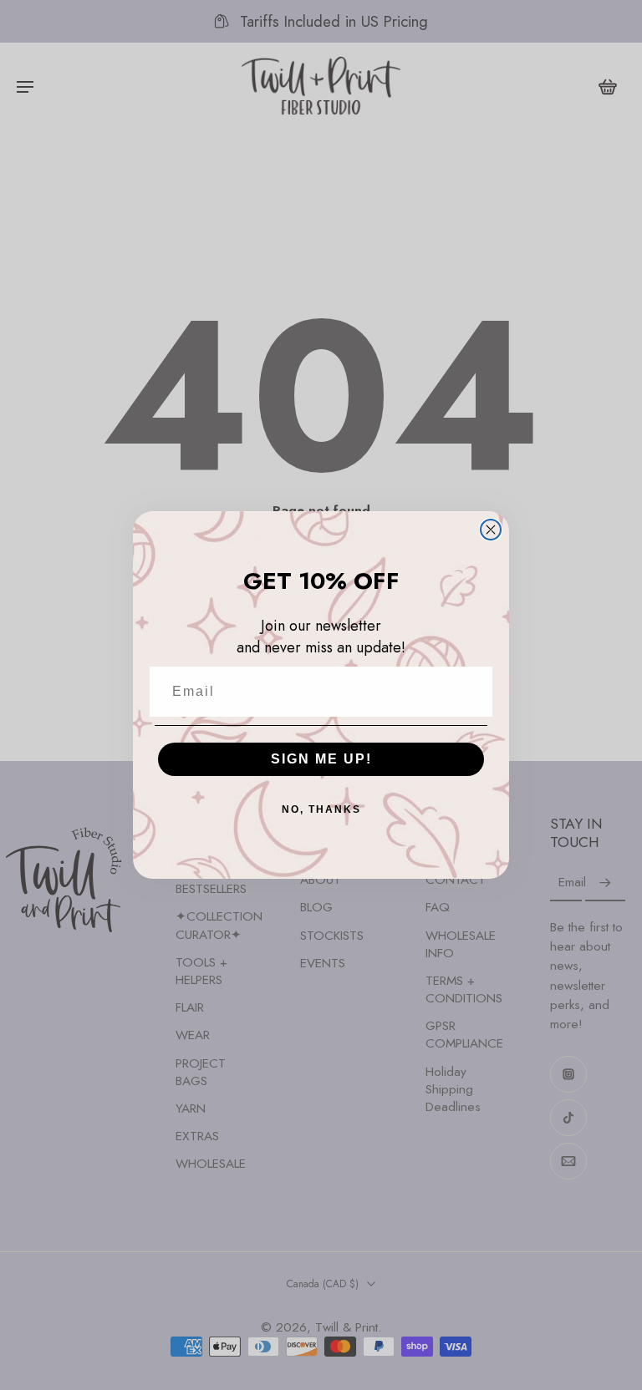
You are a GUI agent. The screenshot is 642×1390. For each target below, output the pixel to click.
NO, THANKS (321, 809)
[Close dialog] (491, 530)
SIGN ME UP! (321, 759)
